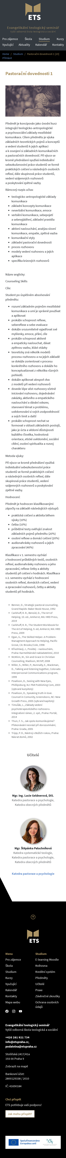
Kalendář (41, 45)
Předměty (41, 978)
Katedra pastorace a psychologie (33, 874)
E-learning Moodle (47, 959)
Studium (44, 39)
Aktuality (24, 45)
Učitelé (39, 984)
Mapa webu (12, 1002)
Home (5, 54)
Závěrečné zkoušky (47, 996)
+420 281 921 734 (17, 1037)
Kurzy (60, 39)
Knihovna (41, 966)
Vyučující (7, 45)
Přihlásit (7, 58)
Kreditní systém (45, 972)
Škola (28, 39)
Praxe (38, 990)
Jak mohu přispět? (20, 1114)
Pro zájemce (10, 39)
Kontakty (58, 45)
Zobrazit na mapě (16, 1066)
